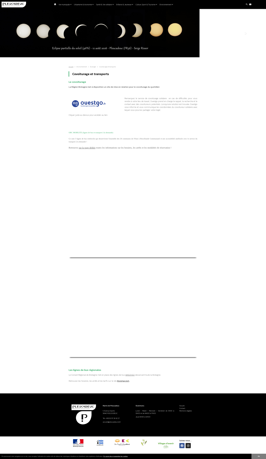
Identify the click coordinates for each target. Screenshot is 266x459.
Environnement (166, 4)
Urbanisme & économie (83, 4)
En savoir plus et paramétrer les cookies (115, 456)
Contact (182, 408)
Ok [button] (259, 456)
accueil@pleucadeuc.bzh (112, 422)
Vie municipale (64, 4)
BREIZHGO (130, 374)
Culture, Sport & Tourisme (146, 4)
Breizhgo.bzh (123, 380)
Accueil (71, 67)
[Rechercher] (247, 4)
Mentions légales (185, 411)
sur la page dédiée (87, 147)
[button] (128, 456)
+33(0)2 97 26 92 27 (113, 418)
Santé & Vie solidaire (104, 4)
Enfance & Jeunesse (124, 4)
